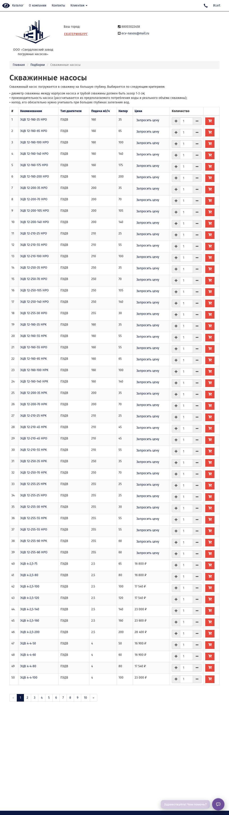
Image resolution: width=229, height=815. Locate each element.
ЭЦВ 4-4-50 (28, 643)
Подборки (37, 65)
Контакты (58, 5)
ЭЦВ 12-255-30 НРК (33, 507)
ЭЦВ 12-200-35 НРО (33, 188)
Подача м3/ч (100, 111)
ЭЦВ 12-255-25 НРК (33, 484)
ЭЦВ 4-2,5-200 (30, 632)
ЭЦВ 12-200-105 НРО (34, 211)
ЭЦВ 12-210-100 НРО (34, 256)
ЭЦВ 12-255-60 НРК (33, 541)
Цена (138, 111)
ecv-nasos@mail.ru (135, 33)
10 (85, 698)
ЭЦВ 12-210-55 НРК (33, 450)
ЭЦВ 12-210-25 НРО (33, 233)
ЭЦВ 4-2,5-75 (28, 564)
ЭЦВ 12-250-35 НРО (33, 268)
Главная (19, 65)
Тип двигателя (71, 111)
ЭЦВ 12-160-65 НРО (33, 131)
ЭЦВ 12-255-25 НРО (33, 495)
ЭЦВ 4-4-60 (28, 655)
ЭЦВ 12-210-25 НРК (33, 416)
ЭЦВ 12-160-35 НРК (33, 324)
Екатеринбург (76, 34)
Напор (123, 111)
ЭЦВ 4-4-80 (28, 666)
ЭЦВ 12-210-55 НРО (33, 245)
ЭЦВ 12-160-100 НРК (34, 370)
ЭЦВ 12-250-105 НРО (34, 290)
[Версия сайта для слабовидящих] (6, 6)
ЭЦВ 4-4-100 (28, 677)
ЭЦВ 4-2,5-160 (29, 621)
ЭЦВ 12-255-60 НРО (33, 552)
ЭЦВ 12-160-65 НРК (33, 359)
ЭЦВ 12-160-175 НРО (34, 165)
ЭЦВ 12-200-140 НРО (34, 222)
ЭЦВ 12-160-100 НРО (34, 142)
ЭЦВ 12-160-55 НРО (33, 347)
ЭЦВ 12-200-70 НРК (33, 404)
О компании (37, 5)
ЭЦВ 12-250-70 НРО (33, 279)
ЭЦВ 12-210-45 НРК (33, 427)
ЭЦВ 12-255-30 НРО (33, 313)
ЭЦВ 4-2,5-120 (29, 598)
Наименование (31, 111)
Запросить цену (147, 120)
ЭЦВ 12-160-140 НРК (34, 381)
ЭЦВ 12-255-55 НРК (33, 518)
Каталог (17, 5)
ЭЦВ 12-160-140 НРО (34, 154)
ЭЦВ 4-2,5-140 (29, 609)
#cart (216, 5)
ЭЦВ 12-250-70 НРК (33, 472)
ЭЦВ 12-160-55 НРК (33, 336)
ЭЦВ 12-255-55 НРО (33, 529)
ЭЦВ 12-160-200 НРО (34, 176)
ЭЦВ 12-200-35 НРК (33, 393)
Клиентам (77, 5)
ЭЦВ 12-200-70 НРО (33, 199)
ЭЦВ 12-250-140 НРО (34, 302)
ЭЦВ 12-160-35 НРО (33, 119)
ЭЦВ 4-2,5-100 (29, 586)
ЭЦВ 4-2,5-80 (29, 575)
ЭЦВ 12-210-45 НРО (33, 438)
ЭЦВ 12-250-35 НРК (33, 461)
